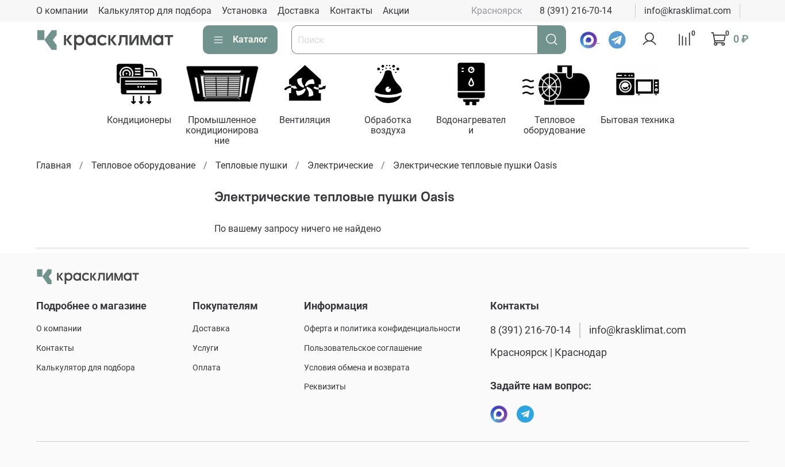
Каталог (250, 39)
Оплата (207, 368)
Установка (244, 10)
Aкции (396, 10)
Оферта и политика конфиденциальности (382, 329)
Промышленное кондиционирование (222, 130)
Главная (53, 165)
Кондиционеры (139, 119)
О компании (62, 10)
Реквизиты (325, 387)
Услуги (205, 348)
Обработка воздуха (387, 125)
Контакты (351, 10)
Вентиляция (304, 119)
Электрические (340, 165)
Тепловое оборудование (554, 125)
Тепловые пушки (251, 165)
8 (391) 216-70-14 (576, 10)
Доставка (299, 10)
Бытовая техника (638, 119)
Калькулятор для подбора (154, 10)
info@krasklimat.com (687, 10)
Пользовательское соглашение (363, 348)
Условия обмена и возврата (357, 368)
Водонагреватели (471, 125)
